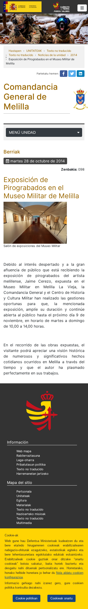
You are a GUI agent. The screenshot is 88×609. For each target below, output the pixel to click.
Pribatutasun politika (31, 464)
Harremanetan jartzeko (32, 473)
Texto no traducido (59, 50)
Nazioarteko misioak (31, 514)
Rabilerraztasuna (28, 455)
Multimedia (24, 523)
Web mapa (23, 451)
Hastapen (15, 50)
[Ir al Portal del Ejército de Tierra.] (44, 28)
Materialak (23, 505)
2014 (73, 55)
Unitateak (23, 496)
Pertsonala (23, 491)
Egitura (21, 500)
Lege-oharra (25, 460)
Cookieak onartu (61, 598)
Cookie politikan (26, 598)
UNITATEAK (34, 50)
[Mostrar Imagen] (35, 223)
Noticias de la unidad (51, 55)
